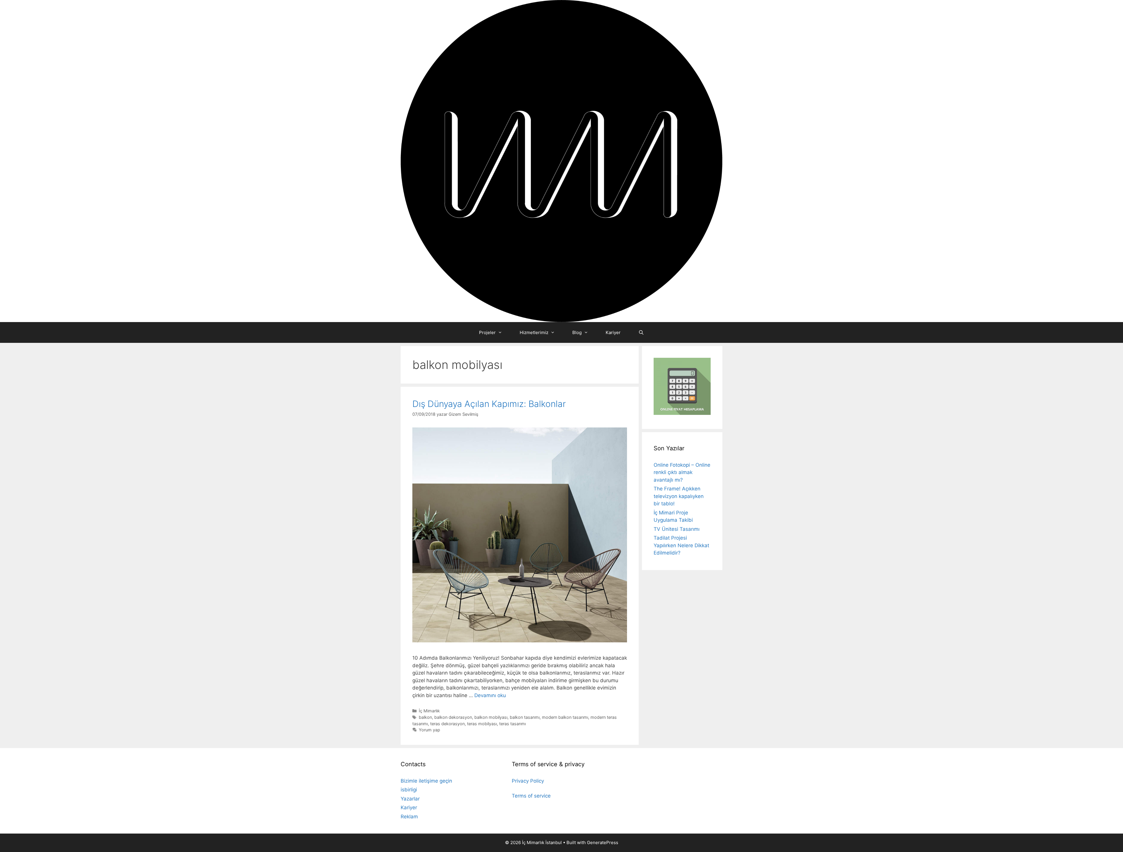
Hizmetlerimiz (534, 332)
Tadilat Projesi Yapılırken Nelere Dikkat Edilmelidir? (681, 545)
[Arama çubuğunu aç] (640, 332)
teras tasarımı (512, 723)
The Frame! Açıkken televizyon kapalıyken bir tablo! (679, 496)
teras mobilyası (482, 723)
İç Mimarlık (429, 710)
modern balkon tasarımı (565, 717)
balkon (425, 717)
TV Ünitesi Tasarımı (677, 529)
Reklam (409, 817)
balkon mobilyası (490, 717)
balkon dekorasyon (453, 717)
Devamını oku (490, 695)
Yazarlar (410, 799)
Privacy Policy (528, 781)
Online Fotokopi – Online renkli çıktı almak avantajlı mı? (682, 472)
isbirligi (409, 790)
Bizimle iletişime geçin (426, 781)
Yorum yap (429, 729)
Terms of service (531, 796)
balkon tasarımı (525, 717)
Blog (577, 332)
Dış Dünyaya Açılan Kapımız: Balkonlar (489, 403)
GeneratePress (602, 842)
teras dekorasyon (447, 723)
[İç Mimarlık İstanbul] (561, 161)
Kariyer (613, 332)
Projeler (487, 332)
